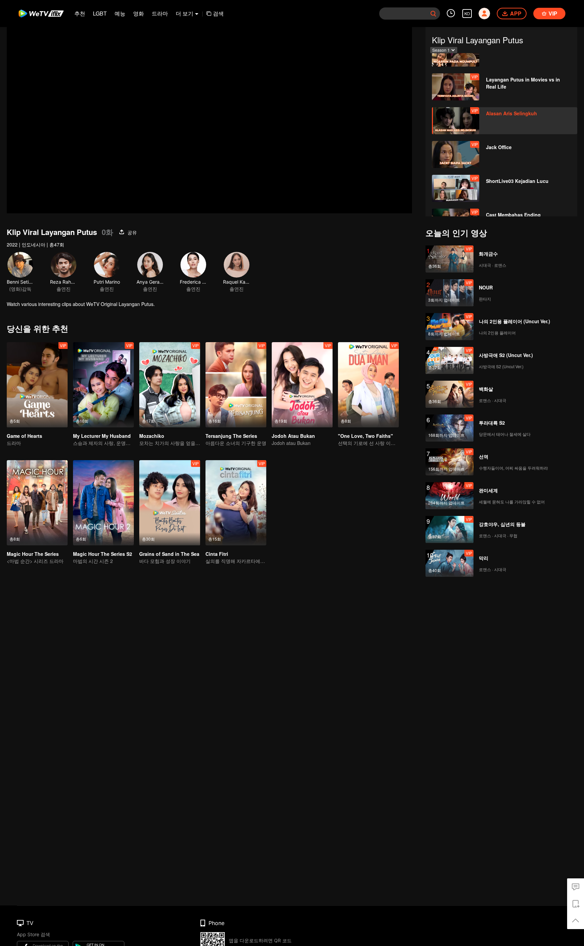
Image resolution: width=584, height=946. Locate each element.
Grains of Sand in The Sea (169, 553)
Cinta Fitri (216, 553)
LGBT (100, 13)
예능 (120, 13)
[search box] (433, 13)
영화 (138, 13)
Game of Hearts (24, 435)
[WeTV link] (41, 13)
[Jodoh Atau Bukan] (302, 384)
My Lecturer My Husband (102, 435)
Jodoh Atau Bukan (293, 435)
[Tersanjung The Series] (235, 384)
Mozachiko (151, 435)
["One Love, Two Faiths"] (368, 384)
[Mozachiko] (169, 384)
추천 (79, 13)
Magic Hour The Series (33, 553)
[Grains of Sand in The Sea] (169, 502)
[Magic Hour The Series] (37, 502)
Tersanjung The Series (231, 435)
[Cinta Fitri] (235, 502)
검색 (218, 13)
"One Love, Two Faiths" (365, 435)
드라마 (160, 13)
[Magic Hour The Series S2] (103, 502)
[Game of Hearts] (37, 384)
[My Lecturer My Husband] (103, 384)
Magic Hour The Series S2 (102, 553)
